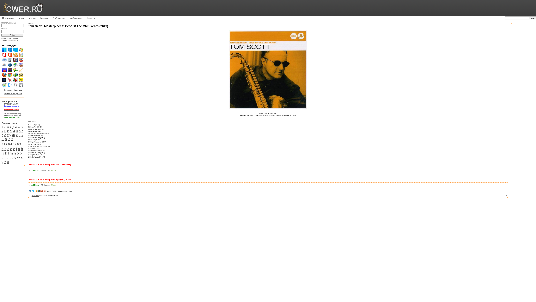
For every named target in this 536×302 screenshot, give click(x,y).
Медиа (32, 18)
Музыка (30, 23)
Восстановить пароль (10, 39)
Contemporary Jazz (65, 191)
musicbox (35, 196)
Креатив (44, 18)
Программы (8, 18)
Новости (90, 18)
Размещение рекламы (12, 113)
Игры (21, 18)
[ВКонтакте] (29, 191)
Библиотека (59, 18)
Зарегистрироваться (9, 41)
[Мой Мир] (38, 191)
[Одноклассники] (35, 191)
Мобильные (76, 18)
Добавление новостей (12, 115)
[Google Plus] (41, 191)
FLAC (54, 191)
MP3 (48, 191)
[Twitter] (32, 191)
